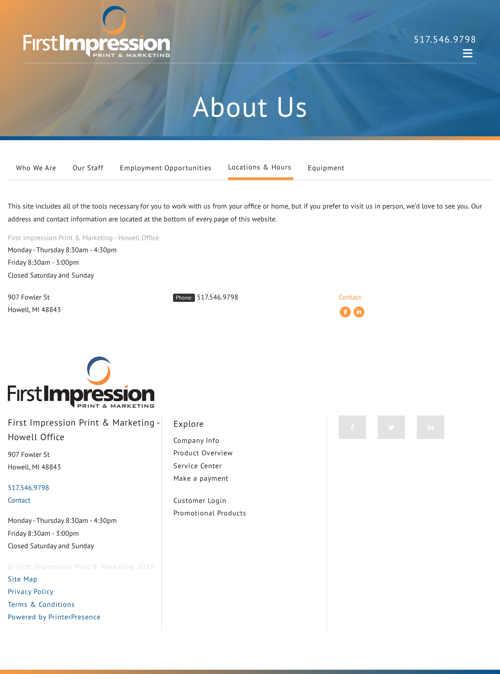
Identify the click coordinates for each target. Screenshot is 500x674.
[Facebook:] (345, 311)
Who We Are (36, 167)
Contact (350, 296)
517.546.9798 (445, 39)
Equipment (326, 167)
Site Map (23, 578)
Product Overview (203, 452)
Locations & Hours (259, 166)
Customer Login (200, 500)
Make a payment (201, 478)
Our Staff (88, 167)
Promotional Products (209, 512)
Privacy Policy (31, 591)
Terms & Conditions (41, 604)
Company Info (196, 440)
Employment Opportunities (166, 167)
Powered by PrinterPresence (54, 616)
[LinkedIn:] (359, 311)
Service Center (197, 465)
